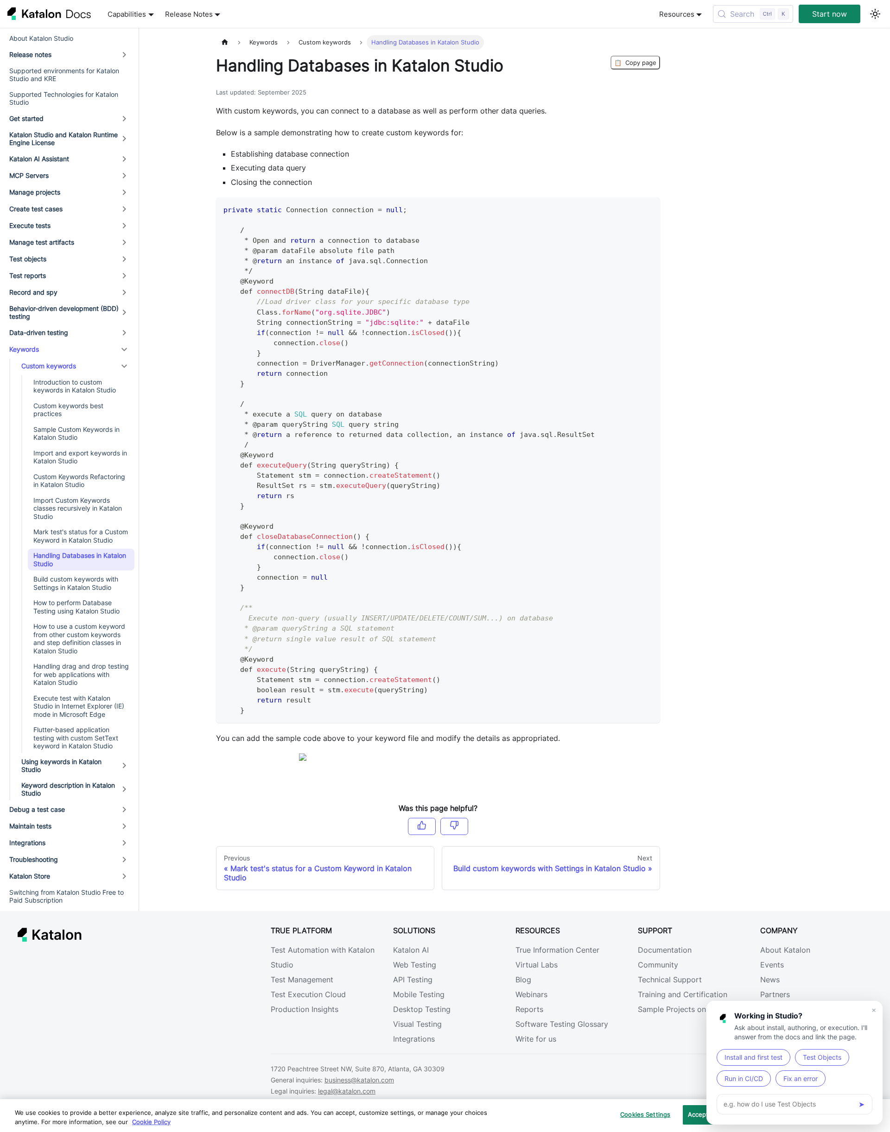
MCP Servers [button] (29, 175)
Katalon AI (411, 950)
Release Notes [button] (189, 14)
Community (658, 964)
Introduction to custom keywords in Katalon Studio (74, 386)
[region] (445, 1115)
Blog (523, 979)
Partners (775, 994)
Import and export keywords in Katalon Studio (80, 457)
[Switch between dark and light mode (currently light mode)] (875, 13)
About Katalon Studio (41, 38)
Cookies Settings (645, 1114)
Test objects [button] (27, 259)
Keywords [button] (24, 349)
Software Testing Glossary (561, 1024)
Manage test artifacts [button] (41, 242)
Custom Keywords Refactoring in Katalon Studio (79, 481)
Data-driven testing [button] (38, 332)
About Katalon (785, 950)
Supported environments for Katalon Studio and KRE (64, 75)
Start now (829, 14)
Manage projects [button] (34, 192)
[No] (454, 826)
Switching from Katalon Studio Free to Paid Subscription (66, 896)
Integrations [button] (27, 843)
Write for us (535, 1038)
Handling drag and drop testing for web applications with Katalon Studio (81, 674)
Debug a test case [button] (37, 809)
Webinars (531, 994)
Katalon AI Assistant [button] (39, 159)
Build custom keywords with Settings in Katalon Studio (75, 583)
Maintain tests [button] (30, 826)
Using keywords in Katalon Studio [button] (61, 766)
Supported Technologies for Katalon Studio (63, 98)
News (770, 979)
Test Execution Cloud (308, 994)
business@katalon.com (359, 1080)
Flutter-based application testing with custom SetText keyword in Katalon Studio (75, 738)
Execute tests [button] (30, 225)
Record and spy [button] (33, 292)
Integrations (414, 1038)
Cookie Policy (151, 1122)
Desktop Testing (422, 1009)
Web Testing (414, 964)
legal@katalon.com (346, 1091)
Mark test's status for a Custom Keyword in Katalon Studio (80, 536)
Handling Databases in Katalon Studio (79, 559)
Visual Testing (417, 1024)
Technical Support (670, 979)
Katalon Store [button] (29, 876)
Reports (529, 1009)
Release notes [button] (30, 54)
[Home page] (225, 42)
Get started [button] (26, 118)
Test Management (302, 979)
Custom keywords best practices (68, 410)
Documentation (665, 950)
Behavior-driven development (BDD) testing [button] (64, 312)
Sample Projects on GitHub (685, 1009)
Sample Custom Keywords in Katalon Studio (76, 433)
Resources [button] (676, 14)
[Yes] (422, 826)
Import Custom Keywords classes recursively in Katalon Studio (77, 508)
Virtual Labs (536, 964)
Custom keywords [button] (48, 366)
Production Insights (304, 1009)
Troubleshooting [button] (33, 859)
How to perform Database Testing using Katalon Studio (76, 607)
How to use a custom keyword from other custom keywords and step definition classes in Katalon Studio (79, 638)
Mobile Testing (419, 994)
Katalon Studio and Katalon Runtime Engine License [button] (63, 139)
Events (772, 964)
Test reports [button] (27, 275)
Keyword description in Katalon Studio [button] (68, 789)
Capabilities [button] (127, 14)
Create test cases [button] (36, 209)
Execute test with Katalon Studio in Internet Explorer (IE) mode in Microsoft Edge (78, 706)
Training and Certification (682, 994)
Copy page (635, 62)
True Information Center (557, 950)
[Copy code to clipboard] (648, 208)
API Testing (412, 979)
